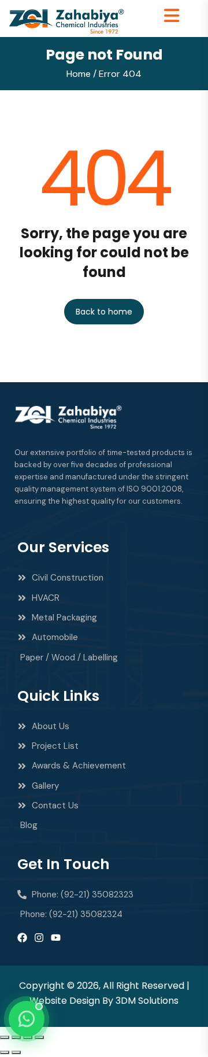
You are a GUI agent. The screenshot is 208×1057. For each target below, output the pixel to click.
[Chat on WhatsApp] (26, 1019)
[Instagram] (39, 938)
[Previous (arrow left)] (4, 1052)
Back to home (104, 311)
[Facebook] (22, 938)
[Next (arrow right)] (16, 1052)
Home (78, 74)
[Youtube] (56, 938)
